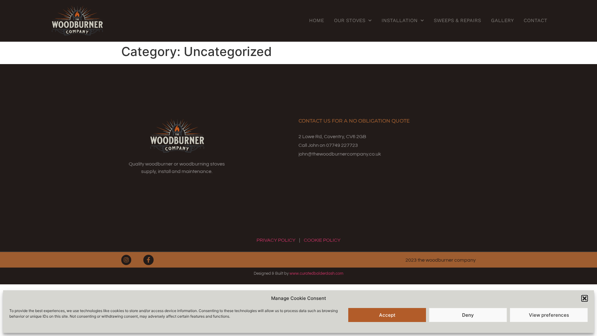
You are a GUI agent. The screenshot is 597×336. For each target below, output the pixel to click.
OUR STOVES (349, 20)
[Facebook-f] (148, 260)
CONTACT (535, 20)
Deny (468, 315)
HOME (316, 20)
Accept (387, 315)
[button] (584, 298)
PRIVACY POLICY (276, 240)
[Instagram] (126, 260)
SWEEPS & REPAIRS (457, 20)
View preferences (549, 315)
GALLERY (502, 20)
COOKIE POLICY (322, 240)
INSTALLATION (400, 20)
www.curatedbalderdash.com (316, 273)
